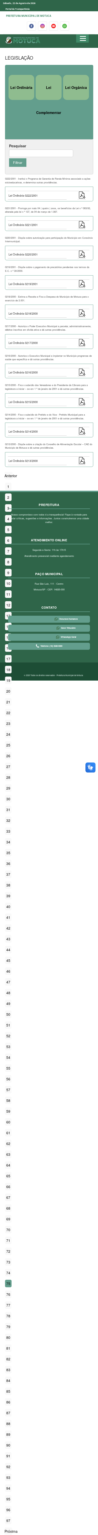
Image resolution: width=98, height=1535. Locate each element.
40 (8, 906)
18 (8, 669)
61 (8, 1132)
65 (8, 1175)
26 (8, 755)
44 (8, 949)
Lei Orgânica (76, 87)
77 (8, 1305)
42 (8, 928)
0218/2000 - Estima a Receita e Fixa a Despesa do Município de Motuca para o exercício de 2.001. (47, 298)
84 (8, 1380)
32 (8, 820)
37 (8, 874)
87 (8, 1412)
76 (8, 1294)
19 (8, 680)
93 (8, 1477)
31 (8, 809)
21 (8, 701)
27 (8, 766)
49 (8, 1003)
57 (8, 1089)
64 (8, 1165)
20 (8, 691)
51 (8, 1025)
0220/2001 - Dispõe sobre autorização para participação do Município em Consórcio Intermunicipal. (49, 239)
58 (8, 1100)
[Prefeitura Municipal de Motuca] (23, 40)
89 (8, 1434)
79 (8, 1326)
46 (8, 971)
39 (8, 895)
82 (8, 1358)
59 (8, 1111)
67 (8, 1197)
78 (8, 1315)
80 (8, 1337)
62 (8, 1143)
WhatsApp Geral (68, 636)
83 (8, 1369)
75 (8, 1283)
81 (8, 1348)
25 (8, 744)
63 (8, 1154)
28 (8, 777)
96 (8, 1509)
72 (8, 1251)
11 (8, 594)
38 (8, 884)
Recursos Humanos (68, 618)
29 (8, 788)
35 (8, 852)
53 (8, 1046)
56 (8, 1078)
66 (8, 1186)
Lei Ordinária (21, 87)
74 (8, 1272)
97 (8, 1520)
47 (8, 981)
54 (8, 1057)
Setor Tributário (68, 627)
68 (8, 1208)
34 (8, 841)
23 (8, 723)
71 (8, 1240)
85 (8, 1391)
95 (8, 1498)
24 (8, 734)
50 (8, 1014)
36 (8, 863)
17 (8, 658)
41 (8, 917)
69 (8, 1218)
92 (8, 1466)
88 (8, 1423)
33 (8, 831)
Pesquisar (17, 145)
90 (8, 1445)
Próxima (11, 1531)
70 (8, 1229)
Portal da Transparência (18, 9)
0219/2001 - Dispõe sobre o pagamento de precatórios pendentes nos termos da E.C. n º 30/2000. (47, 269)
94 (8, 1488)
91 (8, 1455)
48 (8, 992)
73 (8, 1261)
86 (8, 1401)
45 (8, 960)
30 (8, 798)
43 (8, 938)
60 (8, 1121)
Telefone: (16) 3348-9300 (51, 646)
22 (8, 712)
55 (8, 1068)
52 (8, 1035)
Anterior (11, 475)
